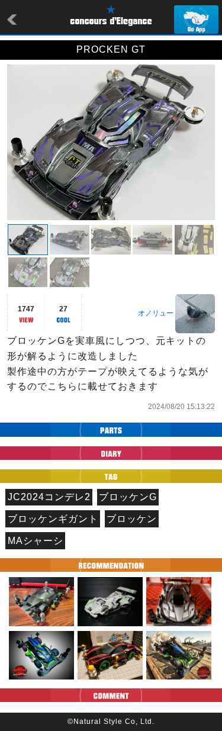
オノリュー (155, 313)
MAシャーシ (35, 541)
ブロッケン (132, 519)
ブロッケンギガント (53, 519)
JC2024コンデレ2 (49, 497)
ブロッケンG (128, 497)
